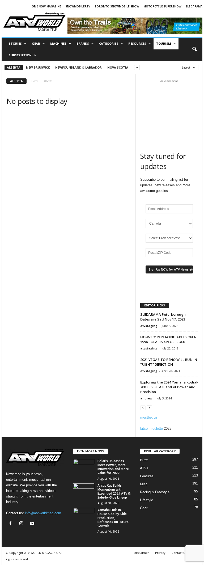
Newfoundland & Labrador (78, 67)
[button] (194, 49)
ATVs (144, 468)
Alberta (13, 67)
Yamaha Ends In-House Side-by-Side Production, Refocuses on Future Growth (113, 518)
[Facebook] (11, 524)
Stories (15, 43)
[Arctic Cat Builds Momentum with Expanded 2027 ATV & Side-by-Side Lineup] (83, 491)
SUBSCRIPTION (20, 55)
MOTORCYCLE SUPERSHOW (162, 6)
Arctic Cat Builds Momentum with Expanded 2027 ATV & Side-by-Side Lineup (113, 491)
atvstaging (148, 326)
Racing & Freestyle (154, 492)
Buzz (144, 460)
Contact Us (179, 553)
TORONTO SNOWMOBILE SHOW (117, 6)
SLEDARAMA (194, 6)
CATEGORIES (108, 43)
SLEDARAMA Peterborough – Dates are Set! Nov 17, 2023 (164, 317)
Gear (36, 43)
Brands (82, 43)
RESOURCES (137, 43)
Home (35, 81)
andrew (146, 398)
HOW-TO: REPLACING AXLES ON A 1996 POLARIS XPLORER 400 (168, 339)
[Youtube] (33, 524)
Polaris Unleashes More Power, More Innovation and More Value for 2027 (113, 467)
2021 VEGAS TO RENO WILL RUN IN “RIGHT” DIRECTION (168, 362)
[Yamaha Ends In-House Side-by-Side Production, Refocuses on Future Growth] (83, 516)
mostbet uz (149, 417)
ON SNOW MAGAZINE (46, 6)
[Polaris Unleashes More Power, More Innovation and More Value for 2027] (83, 467)
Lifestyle (146, 500)
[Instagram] (22, 524)
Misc (143, 484)
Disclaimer (141, 553)
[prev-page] (143, 407)
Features (147, 476)
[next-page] (149, 407)
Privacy (160, 553)
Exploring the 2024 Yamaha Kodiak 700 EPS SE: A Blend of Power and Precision (169, 387)
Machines (58, 43)
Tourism (163, 43)
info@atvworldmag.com (43, 513)
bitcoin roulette (151, 429)
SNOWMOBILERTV (77, 6)
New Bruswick (38, 67)
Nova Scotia (117, 67)
